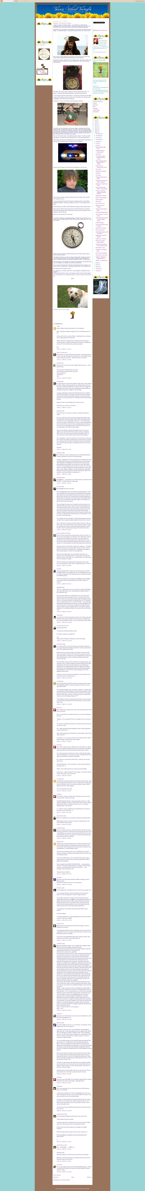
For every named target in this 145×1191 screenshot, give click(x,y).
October (98, 137)
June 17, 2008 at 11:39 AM (64, 678)
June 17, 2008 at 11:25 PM (64, 940)
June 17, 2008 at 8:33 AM (64, 483)
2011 (96, 126)
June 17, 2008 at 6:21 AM (64, 449)
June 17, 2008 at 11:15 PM (64, 920)
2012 (96, 124)
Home (72, 1177)
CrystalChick (59, 477)
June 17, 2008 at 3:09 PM (64, 775)
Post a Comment (57, 1175)
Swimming (98, 173)
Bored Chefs (98, 201)
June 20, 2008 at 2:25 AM (64, 1149)
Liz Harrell (59, 779)
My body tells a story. (100, 247)
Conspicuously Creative (101, 171)
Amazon (95, 103)
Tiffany (58, 1086)
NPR (94, 106)
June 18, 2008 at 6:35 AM (64, 1010)
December (98, 133)
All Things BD (60, 644)
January (98, 270)
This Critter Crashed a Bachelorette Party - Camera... (101, 157)
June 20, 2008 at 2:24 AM (64, 1141)
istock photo (96, 111)
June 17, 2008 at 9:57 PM (64, 874)
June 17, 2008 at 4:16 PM (64, 790)
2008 (96, 132)
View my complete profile (99, 52)
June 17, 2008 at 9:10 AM (64, 565)
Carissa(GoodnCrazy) (61, 625)
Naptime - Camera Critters (101, 260)
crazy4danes (59, 828)
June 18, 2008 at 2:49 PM (64, 1073)
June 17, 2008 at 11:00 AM (64, 622)
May (97, 262)
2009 (96, 130)
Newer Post (55, 1177)
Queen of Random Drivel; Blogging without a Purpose (101, 162)
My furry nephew (99, 199)
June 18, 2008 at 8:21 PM (64, 1082)
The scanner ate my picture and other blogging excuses (102, 219)
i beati (58, 1013)
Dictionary (95, 104)
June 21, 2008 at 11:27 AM (64, 1171)
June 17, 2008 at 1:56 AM (64, 359)
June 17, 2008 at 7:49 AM (64, 474)
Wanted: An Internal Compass (62, 23)
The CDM (59, 681)
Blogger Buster (43, 44)
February (98, 268)
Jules (58, 877)
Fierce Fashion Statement (101, 253)
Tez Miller (59, 381)
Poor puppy (98, 175)
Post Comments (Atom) (64, 1180)
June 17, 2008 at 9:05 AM (64, 529)
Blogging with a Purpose (101, 195)
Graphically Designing (78, 1188)
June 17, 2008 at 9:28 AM (64, 611)
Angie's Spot (59, 452)
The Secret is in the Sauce (101, 255)
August (97, 141)
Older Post (89, 1177)
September (98, 139)
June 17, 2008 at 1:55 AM (64, 349)
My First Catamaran (100, 230)
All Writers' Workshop (98, 101)
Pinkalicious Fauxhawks (101, 228)
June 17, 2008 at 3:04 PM (64, 741)
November (98, 135)
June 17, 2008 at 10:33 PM (64, 884)
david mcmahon (60, 815)
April (97, 264)
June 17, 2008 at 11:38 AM (64, 640)
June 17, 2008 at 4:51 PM (64, 812)
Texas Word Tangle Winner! (102, 212)
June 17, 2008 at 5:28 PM (64, 824)
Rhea (58, 707)
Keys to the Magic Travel (62, 533)
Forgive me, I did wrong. (101, 238)
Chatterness (59, 887)
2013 (96, 122)
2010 (96, 128)
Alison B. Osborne (61, 352)
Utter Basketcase (60, 1114)
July (97, 143)
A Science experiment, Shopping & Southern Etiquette (101, 192)
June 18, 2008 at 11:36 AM (64, 1019)
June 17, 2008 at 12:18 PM (64, 704)
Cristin (58, 1164)
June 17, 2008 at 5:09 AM (64, 378)
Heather (58, 615)
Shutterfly (95, 108)
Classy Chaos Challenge (101, 197)
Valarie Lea (59, 1022)
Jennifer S (59, 923)
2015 (96, 120)
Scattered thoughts (100, 222)
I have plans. (98, 169)
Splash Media (96, 110)
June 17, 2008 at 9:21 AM (64, 583)
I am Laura (59, 486)
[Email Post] (67, 309)
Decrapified (98, 154)
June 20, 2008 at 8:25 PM (64, 1161)
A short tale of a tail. (100, 203)
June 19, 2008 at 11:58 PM (64, 1110)
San (57, 568)
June (97, 145)
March (97, 266)
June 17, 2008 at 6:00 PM (64, 838)
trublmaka (59, 363)
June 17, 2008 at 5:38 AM (64, 407)
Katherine (59, 841)
